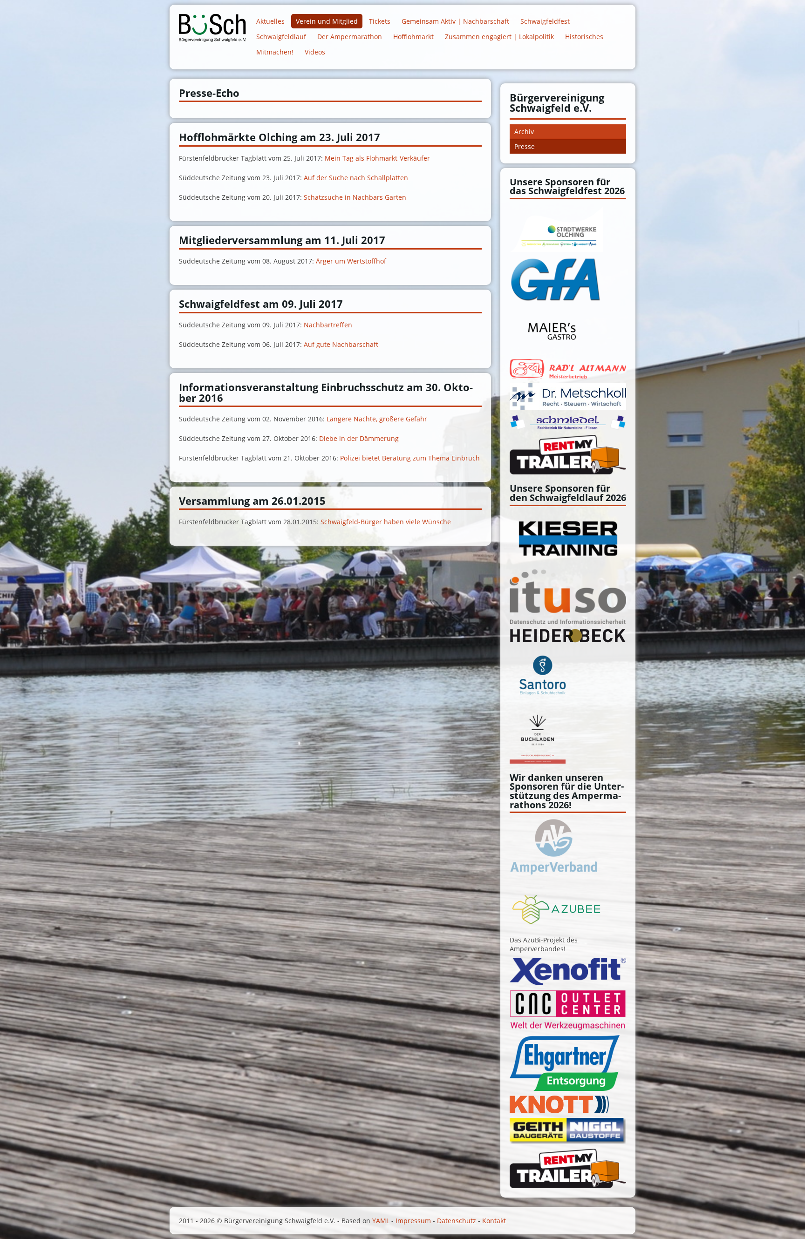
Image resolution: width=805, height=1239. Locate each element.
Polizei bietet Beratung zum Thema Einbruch (410, 458)
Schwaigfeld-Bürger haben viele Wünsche (386, 521)
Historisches (584, 36)
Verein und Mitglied (327, 21)
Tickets (379, 21)
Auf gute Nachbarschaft (341, 344)
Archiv (524, 131)
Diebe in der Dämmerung (359, 438)
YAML (380, 1220)
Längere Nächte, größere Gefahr (377, 418)
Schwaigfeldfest (545, 21)
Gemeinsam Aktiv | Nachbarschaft (455, 21)
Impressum (413, 1220)
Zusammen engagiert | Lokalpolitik (499, 36)
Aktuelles (270, 21)
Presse (524, 146)
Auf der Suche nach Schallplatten (356, 177)
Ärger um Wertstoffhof (351, 261)
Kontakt (494, 1220)
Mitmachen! (274, 51)
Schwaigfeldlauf (281, 36)
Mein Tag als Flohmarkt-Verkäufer (377, 158)
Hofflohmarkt (413, 36)
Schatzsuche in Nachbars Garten (355, 197)
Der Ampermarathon (349, 36)
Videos (315, 51)
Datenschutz (456, 1220)
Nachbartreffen (328, 324)
